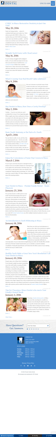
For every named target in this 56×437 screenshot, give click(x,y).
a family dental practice (38, 298)
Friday (18, 356)
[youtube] (27, 366)
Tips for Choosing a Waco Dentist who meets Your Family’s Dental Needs (25, 291)
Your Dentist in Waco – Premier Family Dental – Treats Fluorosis (27, 187)
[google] (24, 366)
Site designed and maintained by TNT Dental (28, 374)
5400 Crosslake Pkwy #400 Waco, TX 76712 (32, 342)
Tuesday (19, 351)
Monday (19, 349)
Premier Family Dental (17, 213)
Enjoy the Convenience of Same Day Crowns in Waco (26, 158)
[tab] (27, 329)
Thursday (19, 355)
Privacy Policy (30, 363)
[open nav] (53, 3)
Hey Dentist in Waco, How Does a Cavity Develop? (25, 106)
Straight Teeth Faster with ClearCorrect (21, 53)
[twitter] (31, 366)
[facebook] (21, 366)
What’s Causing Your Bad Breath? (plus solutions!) (25, 79)
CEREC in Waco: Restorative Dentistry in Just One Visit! (25, 24)
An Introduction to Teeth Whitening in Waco (23, 221)
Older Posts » (8, 317)
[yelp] (34, 366)
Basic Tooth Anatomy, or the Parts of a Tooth (23, 132)
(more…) (7, 49)
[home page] (9, 3)
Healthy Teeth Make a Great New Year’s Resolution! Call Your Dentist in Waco (27, 254)
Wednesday (20, 353)
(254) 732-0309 (45, 3)
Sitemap (24, 363)
